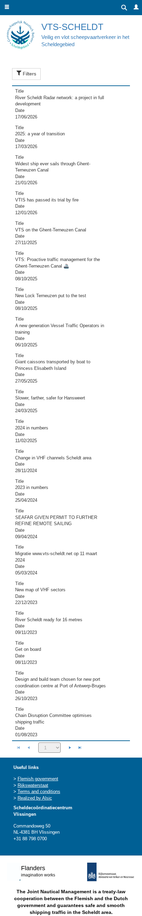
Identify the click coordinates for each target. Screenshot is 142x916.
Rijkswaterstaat (33, 785)
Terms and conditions (39, 791)
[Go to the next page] (70, 747)
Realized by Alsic (35, 798)
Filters (28, 73)
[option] (71, 104)
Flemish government (38, 778)
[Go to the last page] (80, 747)
